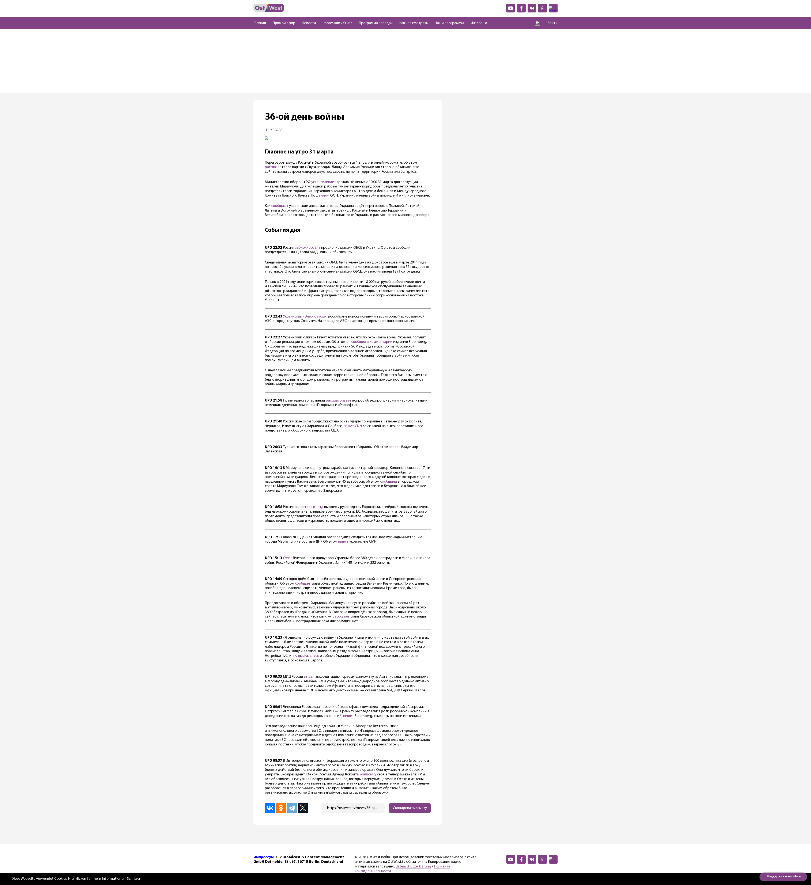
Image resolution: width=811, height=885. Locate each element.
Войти (552, 23)
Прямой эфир (284, 23)
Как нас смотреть (413, 23)
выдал (309, 677)
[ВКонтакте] (270, 808)
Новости (309, 23)
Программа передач (376, 23)
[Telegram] (292, 808)
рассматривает (338, 401)
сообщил (302, 584)
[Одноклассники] (281, 808)
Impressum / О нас (337, 23)
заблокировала (307, 248)
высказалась (308, 656)
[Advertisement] (405, 61)
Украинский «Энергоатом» (305, 317)
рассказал (273, 167)
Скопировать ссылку (410, 808)
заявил (394, 447)
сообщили (388, 482)
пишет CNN (352, 426)
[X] (303, 808)
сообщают (279, 206)
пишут (343, 542)
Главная (259, 23)
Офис (287, 558)
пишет (348, 716)
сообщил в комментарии (371, 342)
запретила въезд (309, 507)
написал (367, 774)
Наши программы (449, 23)
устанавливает (323, 182)
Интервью (479, 23)
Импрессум (263, 857)
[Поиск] (537, 23)
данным (322, 196)
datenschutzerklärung (413, 867)
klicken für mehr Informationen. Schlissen (108, 879)
